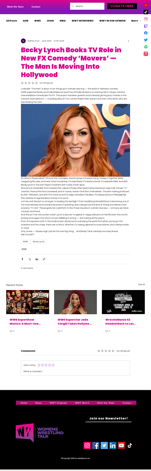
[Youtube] (146, 5)
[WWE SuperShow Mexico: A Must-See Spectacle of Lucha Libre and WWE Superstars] (27, 302)
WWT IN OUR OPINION (112, 20)
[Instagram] (146, 19)
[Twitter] (146, 40)
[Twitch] (146, 26)
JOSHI (50, 20)
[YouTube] (121, 445)
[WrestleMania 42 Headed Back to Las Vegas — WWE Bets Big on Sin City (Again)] (123, 302)
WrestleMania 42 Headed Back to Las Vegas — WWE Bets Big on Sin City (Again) (121, 322)
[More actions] (128, 41)
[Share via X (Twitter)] (29, 259)
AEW (25, 20)
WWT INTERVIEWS (82, 20)
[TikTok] (146, 12)
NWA (63, 20)
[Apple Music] (146, 54)
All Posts (11, 20)
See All (141, 285)
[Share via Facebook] (22, 259)
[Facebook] (146, 33)
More (134, 20)
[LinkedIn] (112, 445)
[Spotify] (146, 47)
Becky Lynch (39, 242)
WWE (37, 20)
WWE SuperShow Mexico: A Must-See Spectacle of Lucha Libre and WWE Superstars (27, 322)
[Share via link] (44, 259)
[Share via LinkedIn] (36, 259)
